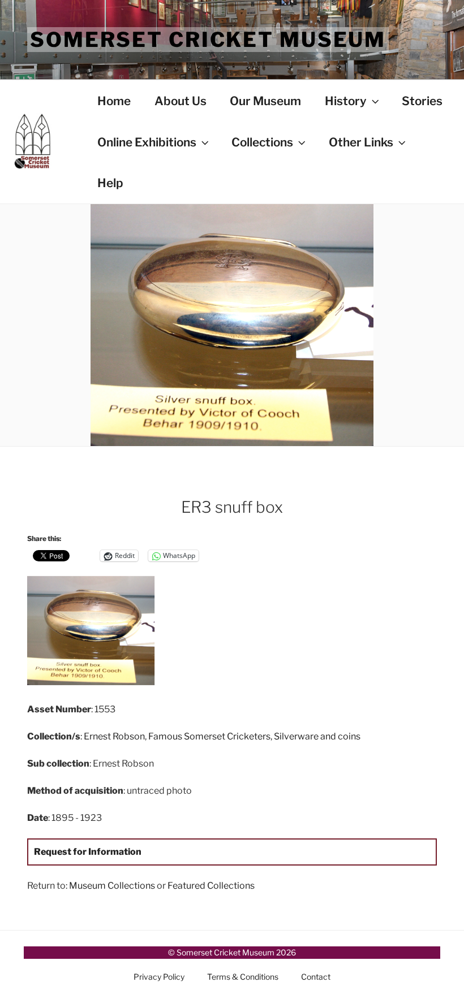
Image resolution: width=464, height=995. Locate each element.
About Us (180, 101)
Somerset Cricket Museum (208, 39)
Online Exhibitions (146, 142)
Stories (422, 101)
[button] (95, 632)
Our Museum (265, 101)
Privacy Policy (159, 976)
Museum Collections (112, 885)
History (346, 101)
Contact (315, 976)
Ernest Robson (114, 736)
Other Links (361, 142)
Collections (262, 142)
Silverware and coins (317, 736)
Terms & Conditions (242, 976)
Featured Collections (211, 885)
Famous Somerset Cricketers (209, 736)
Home (114, 101)
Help (110, 183)
